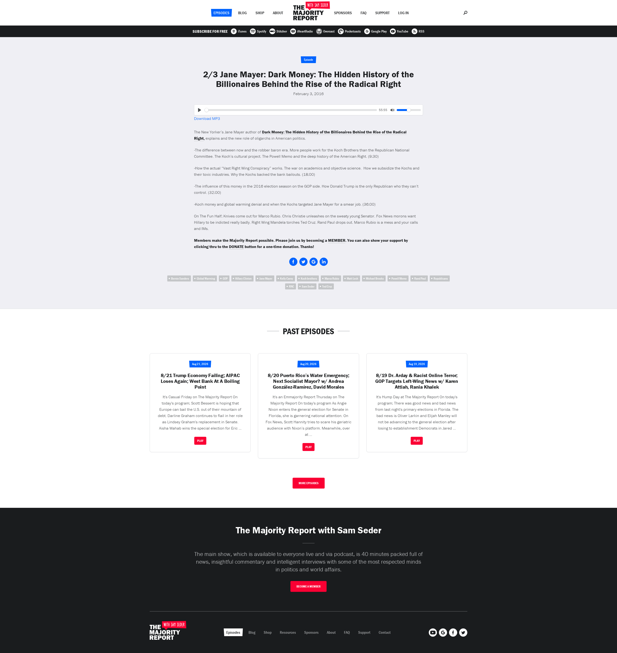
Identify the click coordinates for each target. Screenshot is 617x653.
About (278, 12)
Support (382, 12)
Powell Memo (399, 278)
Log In (403, 12)
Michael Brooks (375, 278)
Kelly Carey (286, 278)
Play (200, 441)
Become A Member (308, 586)
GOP (225, 278)
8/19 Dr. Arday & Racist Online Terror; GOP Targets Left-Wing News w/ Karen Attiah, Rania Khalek (416, 381)
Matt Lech (352, 278)
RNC (291, 286)
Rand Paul (420, 278)
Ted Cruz (327, 286)
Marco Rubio (332, 278)
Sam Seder (308, 286)
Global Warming (206, 278)
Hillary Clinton (243, 278)
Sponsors (343, 12)
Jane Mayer (265, 278)
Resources (288, 632)
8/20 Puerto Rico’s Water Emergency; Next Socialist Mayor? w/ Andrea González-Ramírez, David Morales (308, 381)
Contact (385, 632)
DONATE (236, 246)
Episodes (221, 12)
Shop (259, 12)
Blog (242, 12)
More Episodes (309, 483)
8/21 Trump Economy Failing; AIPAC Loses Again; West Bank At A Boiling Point (200, 381)
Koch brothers (309, 278)
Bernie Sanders (180, 278)
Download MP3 (207, 118)
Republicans (441, 278)
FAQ (364, 12)
